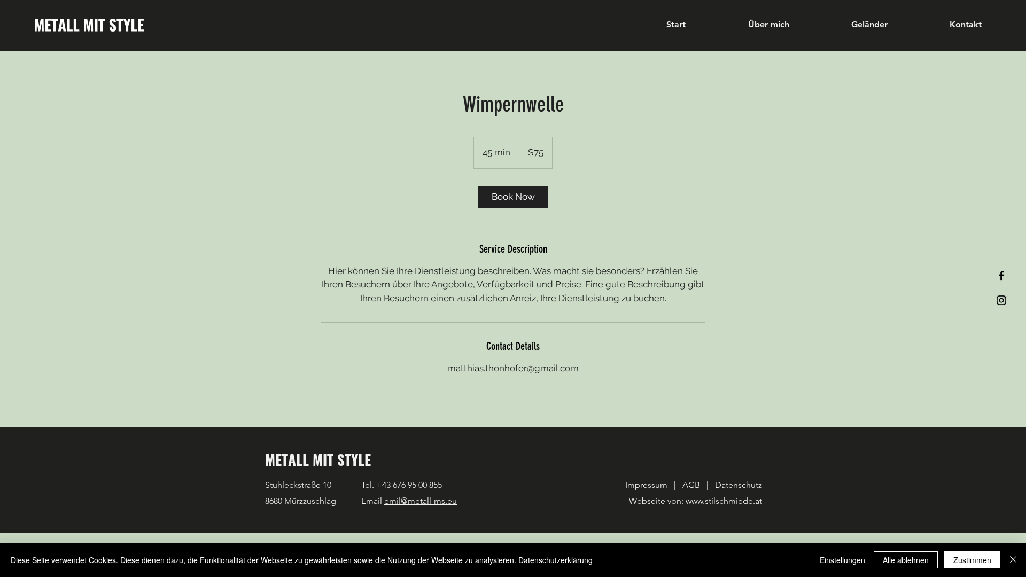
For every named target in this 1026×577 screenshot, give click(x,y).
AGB (690, 485)
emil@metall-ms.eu (420, 501)
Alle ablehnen (906, 560)
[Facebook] (1001, 275)
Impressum (647, 485)
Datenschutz (738, 485)
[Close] (1013, 559)
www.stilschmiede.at (724, 501)
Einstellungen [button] (842, 560)
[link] (513, 197)
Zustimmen (972, 560)
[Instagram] (1001, 300)
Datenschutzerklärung (555, 560)
